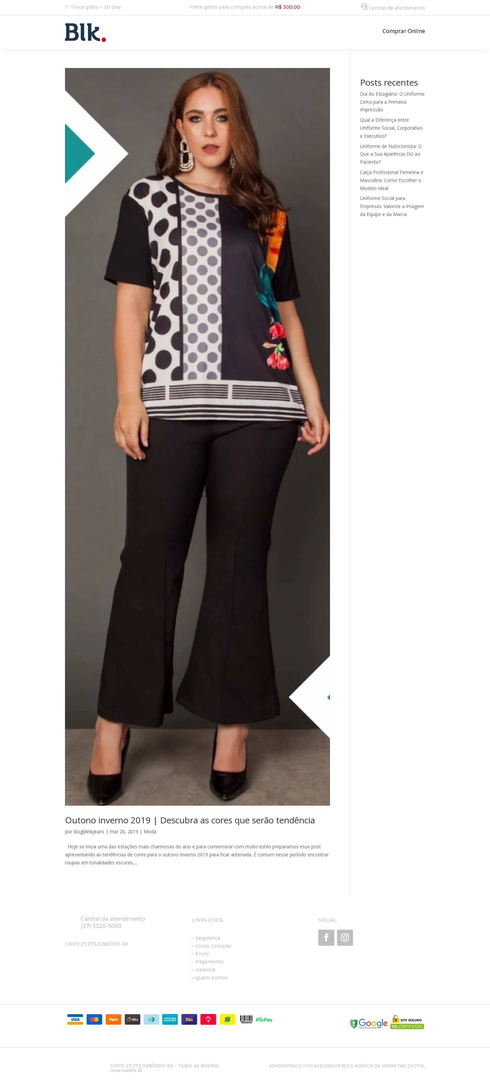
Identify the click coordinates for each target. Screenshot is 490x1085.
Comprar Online (404, 31)
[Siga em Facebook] (326, 938)
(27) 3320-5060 (101, 926)
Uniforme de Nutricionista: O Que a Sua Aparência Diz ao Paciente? (391, 154)
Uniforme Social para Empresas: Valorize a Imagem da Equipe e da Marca (392, 206)
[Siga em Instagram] (345, 938)
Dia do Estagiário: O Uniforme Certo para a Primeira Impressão (392, 102)
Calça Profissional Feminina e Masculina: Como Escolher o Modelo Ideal (391, 180)
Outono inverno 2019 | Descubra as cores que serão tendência (190, 820)
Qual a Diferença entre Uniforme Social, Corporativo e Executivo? (391, 128)
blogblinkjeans (89, 831)
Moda (150, 831)
